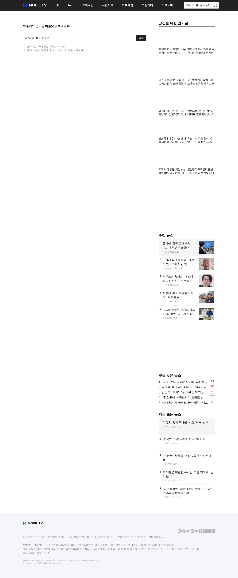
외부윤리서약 (122, 536)
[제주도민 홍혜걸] (187, 280)
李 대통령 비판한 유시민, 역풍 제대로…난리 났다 (185, 402)
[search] (215, 5)
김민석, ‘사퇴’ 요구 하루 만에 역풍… (184, 392)
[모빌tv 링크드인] (209, 532)
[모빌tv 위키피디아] (196, 532)
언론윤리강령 (106, 536)
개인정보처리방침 (56, 536)
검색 (141, 37)
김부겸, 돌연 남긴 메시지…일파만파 (184, 386)
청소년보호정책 (76, 536)
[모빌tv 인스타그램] (180, 532)
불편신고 (91, 536)
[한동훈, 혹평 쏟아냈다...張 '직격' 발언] (187, 426)
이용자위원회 (139, 536)
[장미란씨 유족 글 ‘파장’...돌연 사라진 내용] (187, 460)
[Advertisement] (187, 205)
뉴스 (71, 5)
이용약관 (39, 536)
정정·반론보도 (156, 536)
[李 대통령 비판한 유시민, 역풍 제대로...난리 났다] (187, 476)
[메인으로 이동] (35, 6)
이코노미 (167, 5)
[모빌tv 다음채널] (192, 532)
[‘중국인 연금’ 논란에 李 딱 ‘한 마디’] (187, 443)
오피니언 (87, 5)
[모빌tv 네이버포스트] (213, 532)
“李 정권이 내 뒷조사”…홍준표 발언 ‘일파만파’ (185, 397)
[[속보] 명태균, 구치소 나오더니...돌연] (187, 314)
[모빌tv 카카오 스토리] (205, 532)
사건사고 (107, 5)
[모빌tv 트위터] (188, 532)
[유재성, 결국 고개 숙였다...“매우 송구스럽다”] (187, 247)
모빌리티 (147, 5)
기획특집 (127, 5)
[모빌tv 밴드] (200, 532)
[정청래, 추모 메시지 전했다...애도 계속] (187, 297)
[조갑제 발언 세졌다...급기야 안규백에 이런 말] (187, 264)
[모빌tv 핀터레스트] (184, 532)
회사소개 (27, 536)
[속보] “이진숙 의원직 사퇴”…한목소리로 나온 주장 (185, 381)
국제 (56, 5)
